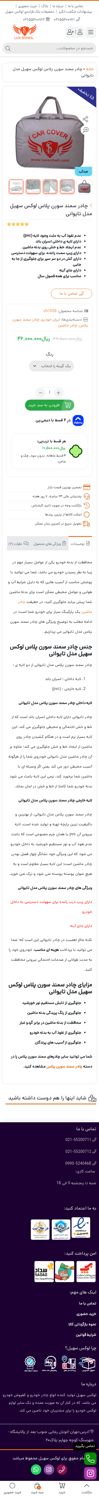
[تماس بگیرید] (90, 1459)
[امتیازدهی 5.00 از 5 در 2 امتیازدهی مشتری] (18, 224)
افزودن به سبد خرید (44, 405)
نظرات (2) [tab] (16, 544)
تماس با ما (75, 6)
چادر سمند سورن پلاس (64, 1066)
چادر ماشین (67, 325)
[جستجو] (7, 48)
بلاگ (44, 6)
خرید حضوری (27, 6)
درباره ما (58, 6)
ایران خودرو (51, 319)
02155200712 (34, 20)
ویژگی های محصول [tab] (48, 544)
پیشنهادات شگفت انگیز (75, 11)
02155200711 (65, 20)
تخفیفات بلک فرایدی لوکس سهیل (29, 11)
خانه (90, 69)
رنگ (49, 354)
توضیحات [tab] (78, 544)
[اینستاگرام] (90, 1473)
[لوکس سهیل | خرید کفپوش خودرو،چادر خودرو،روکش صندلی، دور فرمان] (25, 32)
